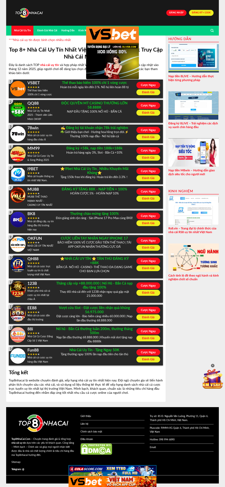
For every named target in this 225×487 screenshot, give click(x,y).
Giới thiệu (86, 416)
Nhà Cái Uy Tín (22, 30)
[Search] (212, 30)
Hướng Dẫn (68, 30)
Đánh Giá (148, 92)
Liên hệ (84, 424)
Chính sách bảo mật (91, 432)
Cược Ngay (148, 85)
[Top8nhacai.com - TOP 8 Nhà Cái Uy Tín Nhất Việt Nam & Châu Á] (29, 13)
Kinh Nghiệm (85, 30)
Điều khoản (87, 439)
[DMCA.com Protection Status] (96, 449)
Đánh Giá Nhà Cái (47, 30)
